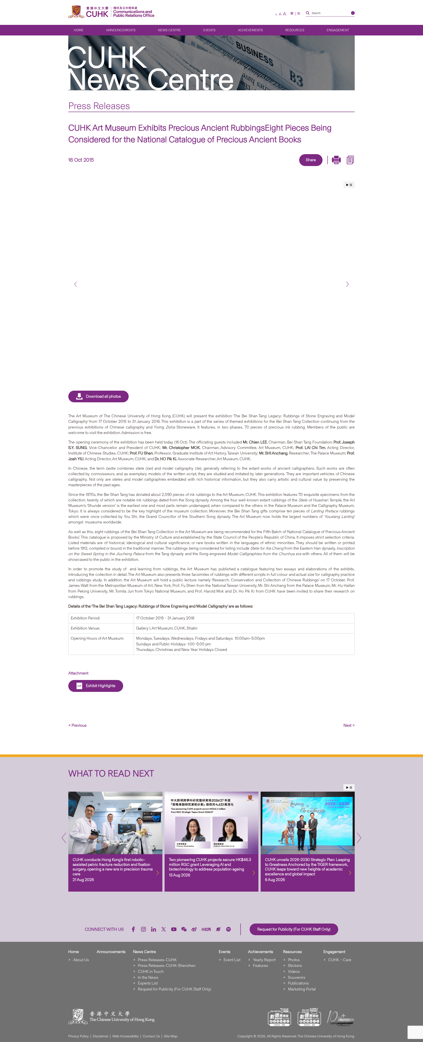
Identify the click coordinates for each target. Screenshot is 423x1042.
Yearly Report (264, 959)
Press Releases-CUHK (157, 959)
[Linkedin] (285, 166)
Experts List (148, 983)
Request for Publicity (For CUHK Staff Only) (174, 989)
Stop (351, 185)
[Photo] (211, 268)
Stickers (295, 965)
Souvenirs (296, 977)
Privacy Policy (78, 1036)
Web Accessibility (125, 1036)
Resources (294, 30)
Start (347, 185)
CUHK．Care (339, 959)
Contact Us (151, 1036)
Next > (349, 725)
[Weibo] (194, 929)
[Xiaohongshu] (206, 929)
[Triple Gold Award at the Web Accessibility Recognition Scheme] (279, 1017)
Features (260, 965)
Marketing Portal (302, 989)
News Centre (169, 30)
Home (78, 30)
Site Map (170, 1036)
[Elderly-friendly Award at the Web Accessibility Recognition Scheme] (309, 1017)
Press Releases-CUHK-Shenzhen (166, 965)
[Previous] (75, 284)
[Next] (347, 284)
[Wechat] (184, 929)
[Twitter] (295, 166)
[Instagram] (143, 929)
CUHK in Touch (151, 971)
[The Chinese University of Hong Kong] (89, 12)
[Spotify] (228, 929)
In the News (148, 977)
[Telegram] (305, 166)
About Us (81, 959)
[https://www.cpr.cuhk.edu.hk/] (132, 12)
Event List (232, 959)
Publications (298, 983)
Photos (294, 959)
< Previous (77, 725)
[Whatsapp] (326, 166)
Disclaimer (100, 1036)
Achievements (250, 30)
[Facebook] (275, 166)
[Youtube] (173, 929)
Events (209, 30)
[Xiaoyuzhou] (218, 929)
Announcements (120, 30)
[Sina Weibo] (316, 166)
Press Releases (99, 105)
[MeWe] (336, 166)
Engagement (338, 30)
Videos (294, 971)
